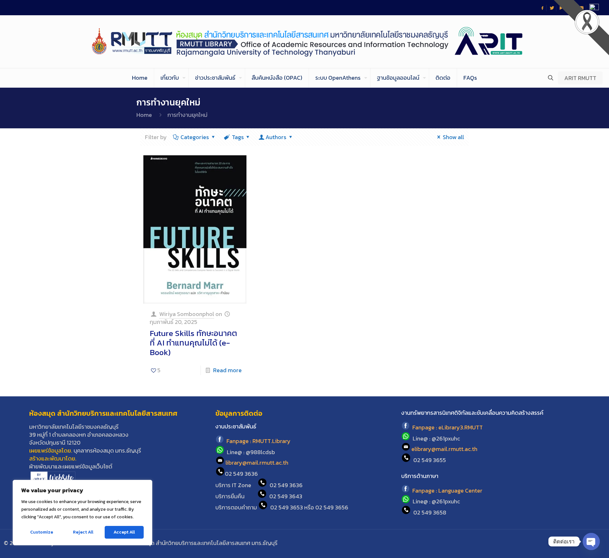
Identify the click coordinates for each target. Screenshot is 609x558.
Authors (275, 137)
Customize (41, 532)
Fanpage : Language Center (447, 490)
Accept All (124, 532)
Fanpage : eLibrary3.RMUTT (447, 427)
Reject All (83, 532)
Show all (453, 137)
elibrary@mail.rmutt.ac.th (444, 449)
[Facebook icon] (561, 543)
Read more (227, 370)
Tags (238, 137)
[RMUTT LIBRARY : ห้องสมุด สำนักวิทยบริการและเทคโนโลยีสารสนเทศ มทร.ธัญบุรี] (304, 41)
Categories (194, 137)
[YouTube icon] (578, 543)
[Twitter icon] (569, 543)
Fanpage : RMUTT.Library (258, 441)
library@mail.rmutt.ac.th (257, 462)
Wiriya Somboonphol (186, 314)
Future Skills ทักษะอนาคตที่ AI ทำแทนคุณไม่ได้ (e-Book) (193, 342)
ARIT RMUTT (580, 78)
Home (144, 115)
